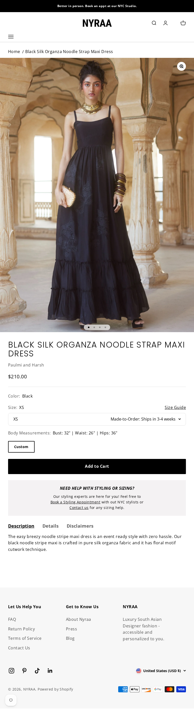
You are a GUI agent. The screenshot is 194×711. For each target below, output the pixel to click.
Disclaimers (80, 526)
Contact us (79, 507)
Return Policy (21, 629)
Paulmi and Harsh (26, 365)
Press (71, 629)
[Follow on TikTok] (37, 670)
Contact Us (19, 648)
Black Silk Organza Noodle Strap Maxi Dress (69, 51)
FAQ (12, 619)
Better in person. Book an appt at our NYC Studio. (97, 6)
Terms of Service (25, 638)
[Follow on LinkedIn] (50, 670)
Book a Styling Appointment (75, 502)
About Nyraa (78, 619)
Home (14, 51)
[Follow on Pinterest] (24, 670)
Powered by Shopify (55, 689)
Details (50, 526)
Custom (21, 446)
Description (21, 526)
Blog (70, 638)
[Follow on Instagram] (11, 670)
